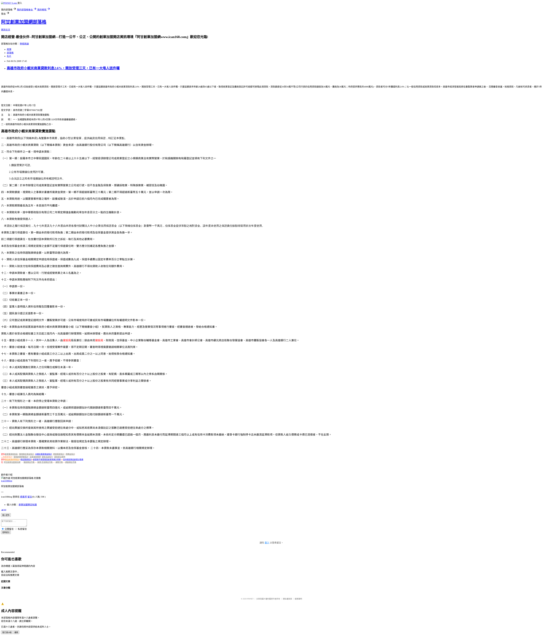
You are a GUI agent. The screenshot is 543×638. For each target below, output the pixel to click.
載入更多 (6, 515)
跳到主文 (5, 30)
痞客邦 (23, 497)
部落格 (10, 53)
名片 (9, 56)
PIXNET (250, 599)
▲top (3, 509)
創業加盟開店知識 (28, 504)
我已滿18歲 (7, 632)
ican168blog (6, 481)
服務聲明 (298, 599)
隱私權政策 (287, 599)
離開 (16, 632)
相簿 (9, 49)
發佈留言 (6, 532)
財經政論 (24, 44)
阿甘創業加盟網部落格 (23, 21)
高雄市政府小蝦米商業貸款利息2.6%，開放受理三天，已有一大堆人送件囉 (63, 68)
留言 (29, 497)
